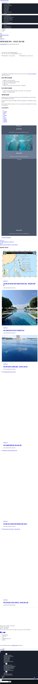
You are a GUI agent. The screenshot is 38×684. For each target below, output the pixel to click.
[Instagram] (3, 632)
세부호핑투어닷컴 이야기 (6, 638)
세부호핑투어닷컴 (4, 44)
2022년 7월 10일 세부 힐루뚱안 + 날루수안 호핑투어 (9, 244)
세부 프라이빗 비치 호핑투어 (7, 4)
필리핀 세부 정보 (5, 634)
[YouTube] (4, 632)
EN (2, 31)
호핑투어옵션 (5, 13)
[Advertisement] (19, 614)
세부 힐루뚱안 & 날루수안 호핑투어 (8, 5)
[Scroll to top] (1, 649)
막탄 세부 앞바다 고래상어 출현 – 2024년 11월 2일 (15, 366)
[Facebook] (0, 632)
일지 (3, 637)
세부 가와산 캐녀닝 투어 (6, 21)
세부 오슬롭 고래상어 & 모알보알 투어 (8, 18)
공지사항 (3, 29)
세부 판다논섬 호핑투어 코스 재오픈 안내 (7, 241)
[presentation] (20, 264)
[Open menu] (1, 37)
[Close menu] (0, 651)
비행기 (4, 237)
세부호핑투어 (3, 654)
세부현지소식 (2, 38)
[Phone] (5, 632)
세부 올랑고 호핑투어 (6, 10)
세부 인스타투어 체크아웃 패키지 (7, 27)
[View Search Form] (1, 33)
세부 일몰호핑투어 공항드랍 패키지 (8, 661)
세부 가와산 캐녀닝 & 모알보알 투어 (8, 22)
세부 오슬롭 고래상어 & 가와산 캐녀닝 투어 (9, 17)
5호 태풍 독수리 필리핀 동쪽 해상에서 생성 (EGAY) (15, 524)
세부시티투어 (5, 25)
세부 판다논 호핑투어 (6, 9)
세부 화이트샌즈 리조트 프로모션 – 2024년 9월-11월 (15, 602)
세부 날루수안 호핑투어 (6, 6)
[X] (2, 632)
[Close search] (1, 680)
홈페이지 (3, 30)
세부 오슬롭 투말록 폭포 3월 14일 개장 (12, 445)
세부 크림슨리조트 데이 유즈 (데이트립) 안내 (13, 330)
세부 (7, 237)
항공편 (9, 237)
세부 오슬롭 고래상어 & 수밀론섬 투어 (8, 19)
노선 (2, 237)
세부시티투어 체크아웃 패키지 (7, 26)
